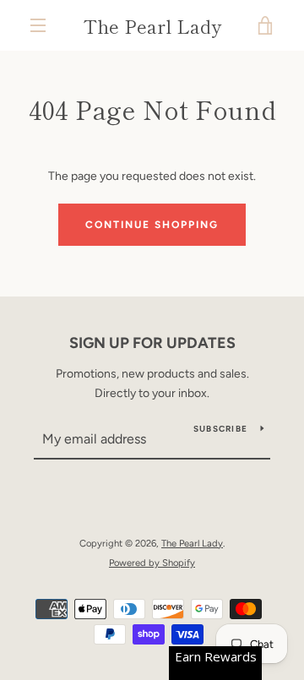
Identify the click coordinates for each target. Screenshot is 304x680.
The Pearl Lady (152, 25)
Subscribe (220, 428)
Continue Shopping (152, 225)
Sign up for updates (152, 343)
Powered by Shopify (152, 562)
